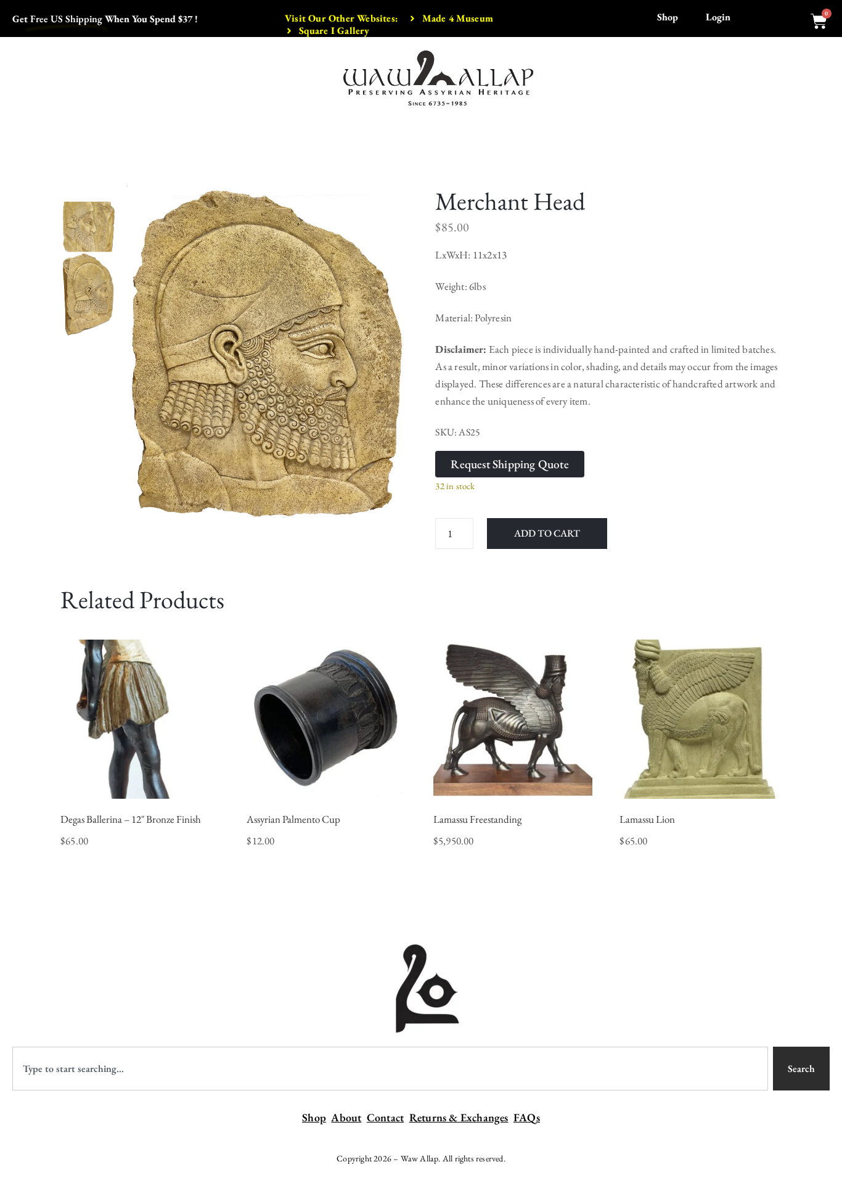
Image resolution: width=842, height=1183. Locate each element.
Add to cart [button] (140, 783)
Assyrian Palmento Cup (293, 819)
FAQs (526, 1117)
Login (718, 16)
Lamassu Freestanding (477, 819)
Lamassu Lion (647, 819)
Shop (668, 16)
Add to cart (547, 533)
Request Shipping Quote (509, 464)
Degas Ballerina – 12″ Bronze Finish (130, 819)
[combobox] (390, 1068)
